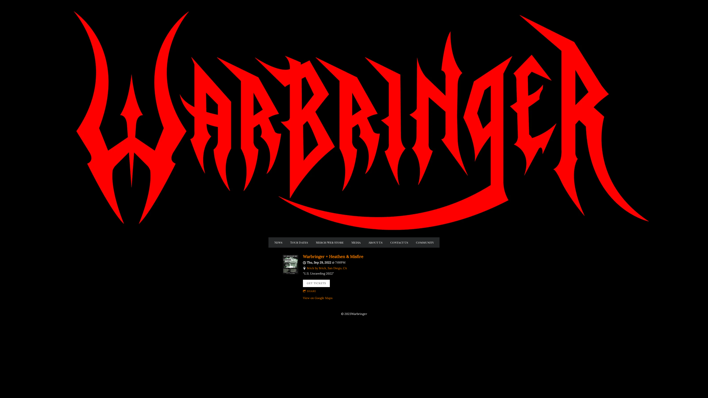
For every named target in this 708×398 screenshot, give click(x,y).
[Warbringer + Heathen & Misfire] (290, 273)
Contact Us (399, 242)
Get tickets (316, 283)
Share (311, 291)
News (278, 242)
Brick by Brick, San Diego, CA (327, 268)
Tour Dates (299, 242)
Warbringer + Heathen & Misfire (333, 256)
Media (356, 242)
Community (425, 242)
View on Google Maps (317, 298)
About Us (375, 242)
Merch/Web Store (330, 242)
